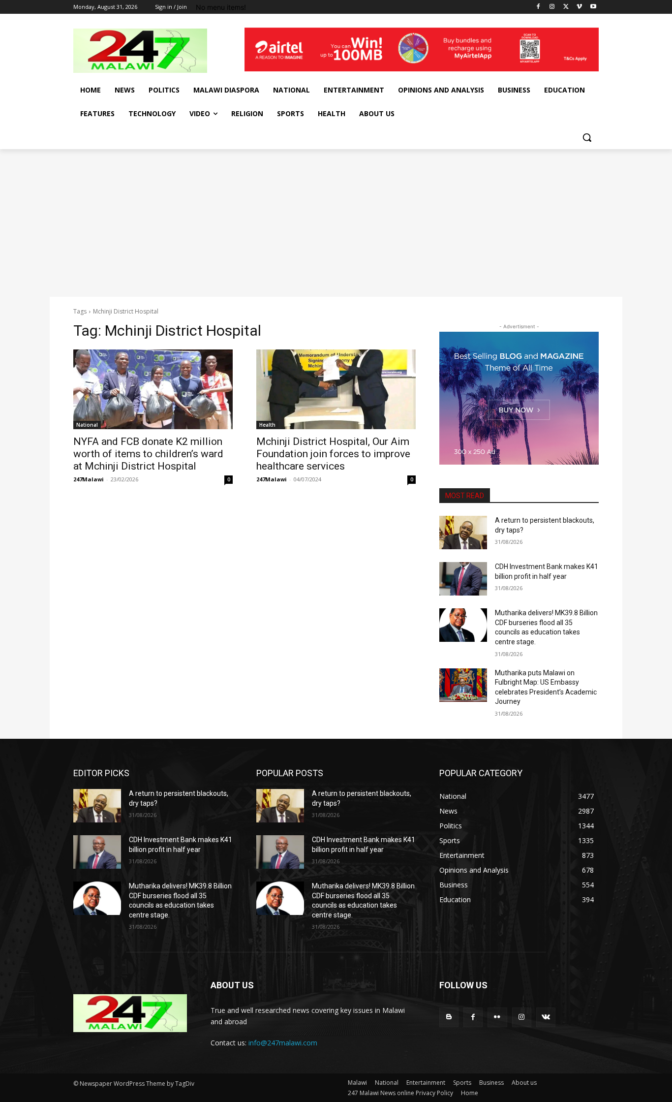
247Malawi (88, 479)
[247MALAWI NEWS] (152, 51)
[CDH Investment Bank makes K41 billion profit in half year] (463, 579)
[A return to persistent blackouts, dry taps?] (463, 532)
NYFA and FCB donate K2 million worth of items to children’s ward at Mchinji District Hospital (148, 454)
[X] (566, 7)
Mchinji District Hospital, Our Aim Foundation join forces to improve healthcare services (333, 454)
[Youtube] (593, 7)
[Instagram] (552, 7)
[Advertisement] (336, 223)
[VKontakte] (545, 1017)
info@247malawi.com (282, 1042)
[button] (587, 137)
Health (267, 424)
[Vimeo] (579, 7)
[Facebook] (538, 7)
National (87, 424)
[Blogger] (448, 1017)
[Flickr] (497, 1017)
